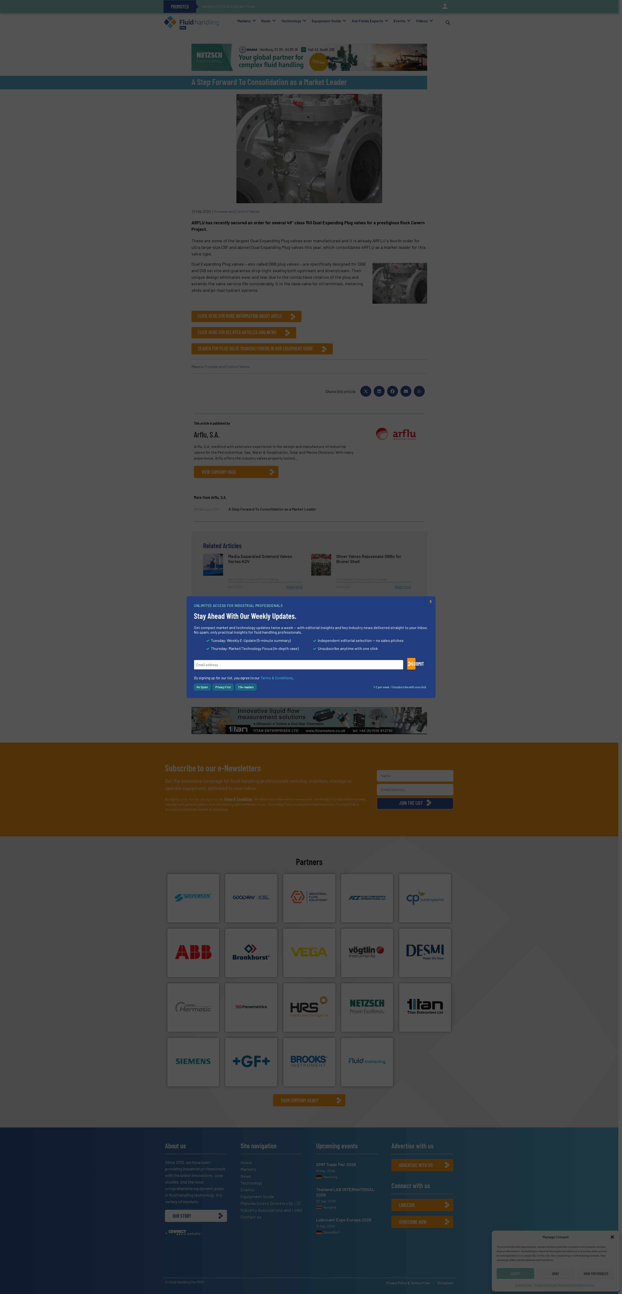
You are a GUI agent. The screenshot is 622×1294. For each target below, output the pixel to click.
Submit (413, 664)
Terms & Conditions (276, 677)
